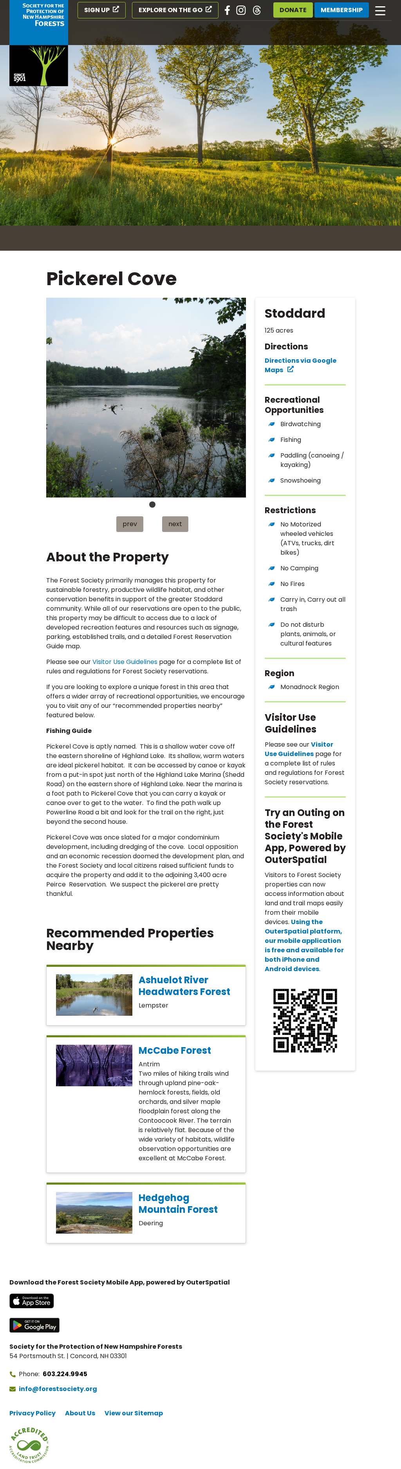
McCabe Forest (175, 1050)
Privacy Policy (32, 1413)
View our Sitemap (134, 1413)
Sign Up (97, 9)
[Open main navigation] (380, 10)
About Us (80, 1413)
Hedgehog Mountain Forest (178, 1203)
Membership (342, 9)
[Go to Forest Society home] (38, 43)
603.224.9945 (65, 1374)
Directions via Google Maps (300, 365)
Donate (293, 9)
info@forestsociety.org (58, 1388)
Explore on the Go (170, 9)
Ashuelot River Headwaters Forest (184, 985)
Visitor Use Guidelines (124, 661)
